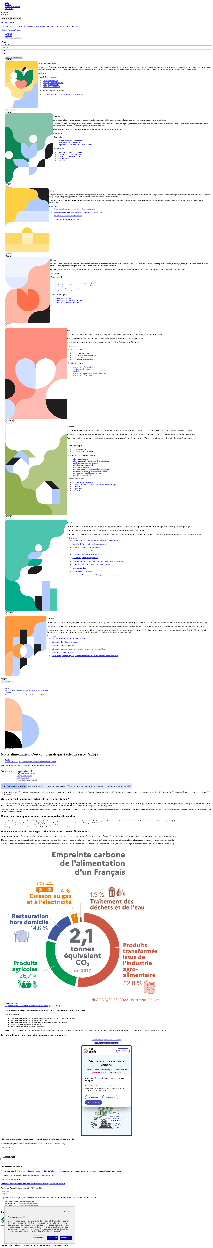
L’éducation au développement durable (86, 547)
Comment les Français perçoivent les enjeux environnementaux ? (95, 575)
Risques (8, 254)
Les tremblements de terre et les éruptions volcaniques (74, 285)
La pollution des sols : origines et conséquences (89, 373)
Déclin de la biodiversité (51, 87)
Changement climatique (51, 85)
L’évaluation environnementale (62, 652)
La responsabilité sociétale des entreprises (87, 554)
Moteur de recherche (12, 7)
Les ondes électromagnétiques (83, 359)
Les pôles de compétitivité (82, 475)
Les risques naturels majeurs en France (68, 289)
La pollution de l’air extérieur (83, 367)
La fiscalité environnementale (83, 451)
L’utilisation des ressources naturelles (85, 463)
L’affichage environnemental (83, 465)
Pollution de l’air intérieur (81, 369)
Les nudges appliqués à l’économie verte (87, 473)
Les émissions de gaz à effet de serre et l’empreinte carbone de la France (79, 212)
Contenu (8, 5)
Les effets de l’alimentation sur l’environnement (89, 544)
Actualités (8, 36)
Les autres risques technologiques (67, 302)
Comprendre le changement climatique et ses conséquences (74, 209)
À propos (8, 34)
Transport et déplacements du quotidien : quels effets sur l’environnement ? (99, 561)
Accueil (7, 686)
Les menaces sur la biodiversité (69, 143)
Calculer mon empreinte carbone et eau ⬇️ (106, 1040)
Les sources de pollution (81, 353)
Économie (9, 420)
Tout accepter (65, 1238)
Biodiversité (10, 110)
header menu (15, 18)
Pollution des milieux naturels (53, 83)
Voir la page (42, 73)
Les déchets (77, 491)
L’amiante (76, 371)
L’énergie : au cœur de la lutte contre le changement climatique (94, 485)
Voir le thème (57, 133)
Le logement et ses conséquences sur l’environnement (91, 564)
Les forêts (61, 160)
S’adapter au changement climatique (66, 219)
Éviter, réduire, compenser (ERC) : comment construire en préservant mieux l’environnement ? (85, 656)
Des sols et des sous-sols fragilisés (70, 152)
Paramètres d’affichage (13, 38)
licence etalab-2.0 (57, 1245)
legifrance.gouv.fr (21, 1205)
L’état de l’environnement (14, 57)
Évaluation (9, 612)
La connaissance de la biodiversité (70, 141)
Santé (8, 324)
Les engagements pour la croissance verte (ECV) (90, 471)
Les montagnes (63, 158)
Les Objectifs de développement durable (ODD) (68, 639)
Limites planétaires (79, 568)
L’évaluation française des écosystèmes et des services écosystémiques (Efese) (79, 649)
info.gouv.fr (19, 1201)
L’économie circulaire (80, 459)
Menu (7, 3)
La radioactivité (78, 357)
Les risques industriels (63, 298)
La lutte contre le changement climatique (68, 216)
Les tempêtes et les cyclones (65, 291)
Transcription (54, 1006)
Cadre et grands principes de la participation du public (91, 551)
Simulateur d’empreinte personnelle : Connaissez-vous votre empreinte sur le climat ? (39, 1139)
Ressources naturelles (50, 81)
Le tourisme (77, 487)
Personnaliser (38, 1238)
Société (8, 516)
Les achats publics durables (82, 571)
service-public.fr (21, 1203)
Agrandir (27, 1006)
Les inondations (60, 281)
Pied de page (9, 9)
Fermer (4, 42)
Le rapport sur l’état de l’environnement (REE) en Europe (63, 94)
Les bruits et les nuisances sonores (84, 355)
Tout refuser (52, 1238)
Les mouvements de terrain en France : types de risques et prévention (79, 283)
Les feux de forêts (61, 287)
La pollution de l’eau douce (82, 375)
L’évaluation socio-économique (63, 645)
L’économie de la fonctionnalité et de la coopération (91, 461)
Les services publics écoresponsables (85, 558)
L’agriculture (77, 489)
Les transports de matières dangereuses (68, 300)
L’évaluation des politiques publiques (65, 642)
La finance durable (79, 449)
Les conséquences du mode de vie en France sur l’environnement (95, 541)
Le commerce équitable (81, 467)
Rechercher (5, 18)
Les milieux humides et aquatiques (70, 154)
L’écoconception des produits (83, 482)
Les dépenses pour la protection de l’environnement (91, 469)
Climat (8, 184)
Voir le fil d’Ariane (7, 682)
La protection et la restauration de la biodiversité (75, 145)
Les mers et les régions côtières (69, 156)
